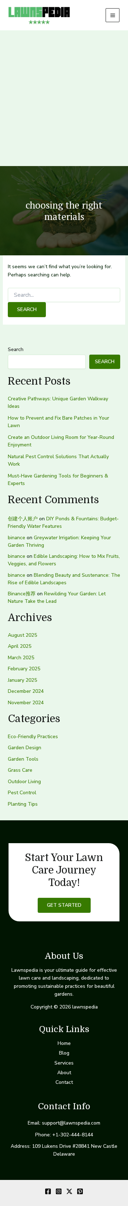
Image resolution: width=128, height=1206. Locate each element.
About (64, 1072)
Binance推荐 (22, 593)
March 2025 (21, 657)
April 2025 (19, 646)
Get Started (64, 905)
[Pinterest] (80, 1191)
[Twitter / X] (69, 1191)
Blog (64, 1053)
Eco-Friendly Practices (33, 736)
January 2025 (22, 680)
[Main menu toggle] (112, 15)
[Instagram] (58, 1191)
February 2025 (24, 668)
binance (16, 537)
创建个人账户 (23, 518)
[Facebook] (48, 1191)
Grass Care (20, 770)
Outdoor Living (24, 781)
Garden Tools (23, 759)
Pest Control (22, 792)
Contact (64, 1082)
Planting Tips (23, 804)
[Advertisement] (64, 98)
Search (15, 349)
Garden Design (24, 747)
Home (64, 1043)
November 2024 (26, 702)
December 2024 (26, 691)
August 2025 (22, 635)
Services (64, 1063)
